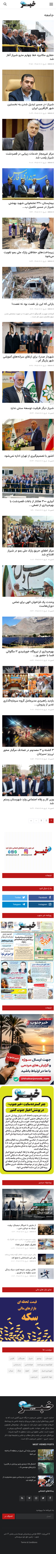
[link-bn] (28, 851)
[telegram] (29, 1498)
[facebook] (50, 1498)
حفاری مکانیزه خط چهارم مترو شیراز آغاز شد (30, 57)
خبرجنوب (34, 1377)
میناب (11, 1370)
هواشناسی (29, 1364)
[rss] (22, 1498)
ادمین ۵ (51, 413)
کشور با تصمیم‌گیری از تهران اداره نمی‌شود (29, 456)
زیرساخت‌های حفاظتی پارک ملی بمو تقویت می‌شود (29, 254)
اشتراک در (8, 1516)
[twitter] (43, 1498)
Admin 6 (51, 64)
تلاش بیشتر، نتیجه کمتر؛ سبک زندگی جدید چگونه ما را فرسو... (20, 1271)
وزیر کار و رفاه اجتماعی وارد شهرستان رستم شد (28, 801)
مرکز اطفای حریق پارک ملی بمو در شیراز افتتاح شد (30, 553)
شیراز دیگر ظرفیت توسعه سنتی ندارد (32, 408)
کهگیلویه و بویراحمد (44, 1364)
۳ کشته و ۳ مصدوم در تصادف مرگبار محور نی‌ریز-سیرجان (28, 752)
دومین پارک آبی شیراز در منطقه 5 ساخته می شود (20, 1452)
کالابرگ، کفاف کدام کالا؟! (25, 1245)
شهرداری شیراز (47, 1370)
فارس (12, 1358)
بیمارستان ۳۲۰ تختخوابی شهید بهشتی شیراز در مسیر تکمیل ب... (31, 205)
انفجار (35, 1370)
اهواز (27, 1370)
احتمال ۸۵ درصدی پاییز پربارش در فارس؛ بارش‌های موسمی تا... (20, 1466)
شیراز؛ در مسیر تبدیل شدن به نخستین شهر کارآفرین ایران (30, 106)
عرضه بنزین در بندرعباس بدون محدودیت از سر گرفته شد (19, 1479)
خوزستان (49, 1358)
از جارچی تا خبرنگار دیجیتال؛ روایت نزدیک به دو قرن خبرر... (21, 1227)
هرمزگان (21, 1358)
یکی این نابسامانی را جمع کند (23, 1258)
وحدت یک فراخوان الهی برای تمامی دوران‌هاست (33, 604)
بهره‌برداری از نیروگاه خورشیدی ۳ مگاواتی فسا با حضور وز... (30, 653)
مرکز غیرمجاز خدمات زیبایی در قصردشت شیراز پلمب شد (30, 156)
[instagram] (36, 1498)
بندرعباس (17, 1364)
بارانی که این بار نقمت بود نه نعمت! (33, 304)
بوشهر (39, 1358)
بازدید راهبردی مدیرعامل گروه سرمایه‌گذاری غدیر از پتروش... (28, 703)
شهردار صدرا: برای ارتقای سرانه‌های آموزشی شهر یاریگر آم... (28, 359)
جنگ (19, 1370)
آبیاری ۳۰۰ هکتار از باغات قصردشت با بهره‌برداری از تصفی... (32, 503)
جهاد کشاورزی (47, 1377)
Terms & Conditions (29, 1542)
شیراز (31, 1358)
